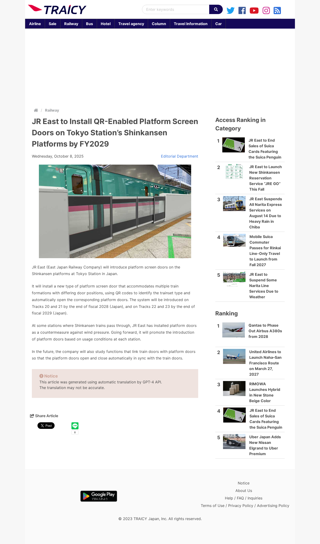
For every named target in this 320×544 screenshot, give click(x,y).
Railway (71, 23)
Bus (89, 23)
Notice (243, 483)
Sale (52, 23)
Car (218, 23)
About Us (243, 490)
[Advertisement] (165, 67)
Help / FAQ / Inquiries (243, 498)
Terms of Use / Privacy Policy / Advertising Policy (245, 505)
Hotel (106, 23)
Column (159, 23)
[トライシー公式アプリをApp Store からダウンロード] (55, 496)
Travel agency (131, 23)
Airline (35, 23)
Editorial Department (179, 156)
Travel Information (191, 23)
